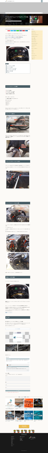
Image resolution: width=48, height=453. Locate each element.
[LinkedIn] (26, 30)
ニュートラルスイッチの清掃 (10, 65)
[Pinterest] (23, 30)
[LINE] (17, 30)
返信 (28, 362)
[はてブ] (14, 30)
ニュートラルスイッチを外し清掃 (11, 69)
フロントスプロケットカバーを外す (11, 68)
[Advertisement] (24, 7)
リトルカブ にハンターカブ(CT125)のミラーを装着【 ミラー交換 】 (19, 420)
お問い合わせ (21, 440)
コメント (6, 375)
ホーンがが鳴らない (10, 312)
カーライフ (33, 46)
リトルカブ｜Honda (34, 55)
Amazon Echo (33, 31)
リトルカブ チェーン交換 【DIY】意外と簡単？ (38, 420)
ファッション (33, 53)
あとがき (7, 72)
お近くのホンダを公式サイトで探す (10, 43)
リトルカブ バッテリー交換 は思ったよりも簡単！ (28, 408)
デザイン (12, 443)
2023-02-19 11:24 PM (9, 366)
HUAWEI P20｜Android (34, 36)
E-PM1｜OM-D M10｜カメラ (35, 34)
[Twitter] (12, 30)
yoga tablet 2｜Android (34, 43)
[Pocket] (9, 30)
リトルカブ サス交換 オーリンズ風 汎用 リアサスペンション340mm (38, 408)
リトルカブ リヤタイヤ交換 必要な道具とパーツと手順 (10, 420)
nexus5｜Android (34, 41)
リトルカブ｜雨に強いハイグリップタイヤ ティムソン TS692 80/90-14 (10, 408)
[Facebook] (20, 30)
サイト (6, 387)
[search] (42, 13)
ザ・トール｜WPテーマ (34, 48)
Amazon (12, 439)
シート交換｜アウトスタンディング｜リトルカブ (19, 408)
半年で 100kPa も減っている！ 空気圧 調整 (28, 420)
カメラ (12, 440)
